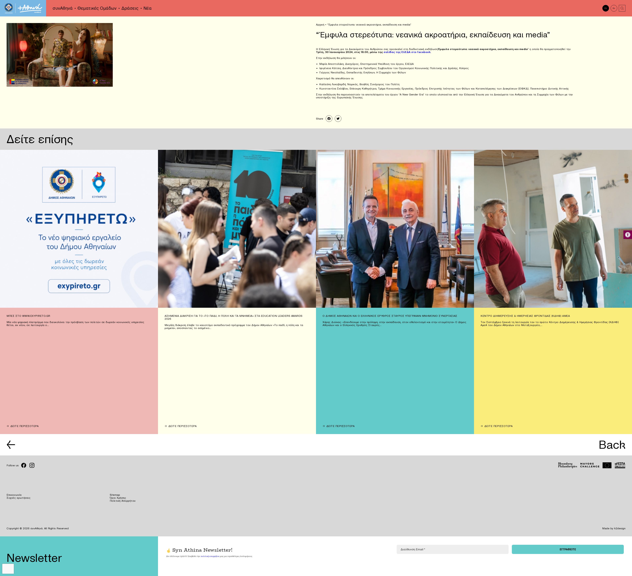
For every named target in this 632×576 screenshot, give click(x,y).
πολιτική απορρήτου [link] (210, 556)
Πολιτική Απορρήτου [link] (123, 500)
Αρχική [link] (320, 24)
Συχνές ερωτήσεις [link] (18, 497)
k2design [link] (619, 528)
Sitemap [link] (115, 494)
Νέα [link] (148, 8)
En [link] (614, 8)
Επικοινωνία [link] (14, 494)
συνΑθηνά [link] (63, 8)
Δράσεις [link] (130, 8)
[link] (627, 234)
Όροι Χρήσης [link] (118, 497)
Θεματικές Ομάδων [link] (97, 8)
